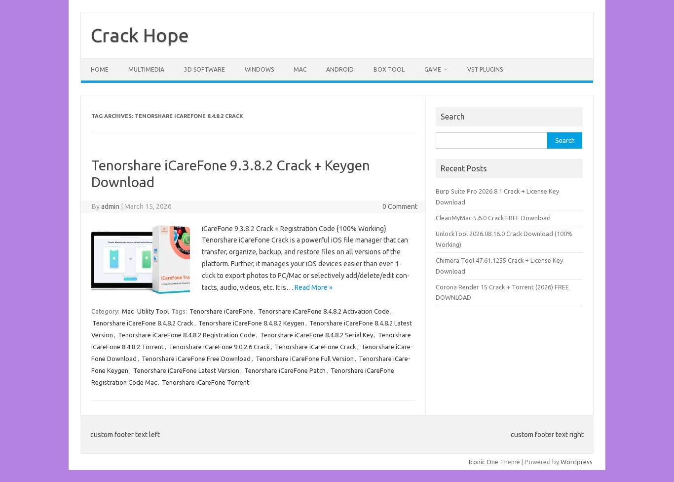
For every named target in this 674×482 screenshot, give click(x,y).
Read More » (314, 287)
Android (340, 69)
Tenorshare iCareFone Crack (315, 346)
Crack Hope (140, 35)
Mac (300, 69)
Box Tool (389, 69)
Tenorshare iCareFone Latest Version (186, 370)
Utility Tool (153, 311)
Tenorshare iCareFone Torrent (205, 382)
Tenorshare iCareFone (221, 311)
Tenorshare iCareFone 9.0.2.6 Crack (219, 346)
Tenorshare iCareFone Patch (285, 370)
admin (110, 206)
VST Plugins (485, 69)
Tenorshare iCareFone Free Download (196, 358)
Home (100, 69)
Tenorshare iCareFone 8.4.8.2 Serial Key (316, 334)
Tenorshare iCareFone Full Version (305, 358)
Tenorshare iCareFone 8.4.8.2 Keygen (251, 323)
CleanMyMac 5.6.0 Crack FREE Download (493, 217)
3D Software (204, 69)
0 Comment (399, 206)
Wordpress (577, 461)
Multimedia (146, 69)
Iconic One (483, 461)
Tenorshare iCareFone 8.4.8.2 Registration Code (186, 334)
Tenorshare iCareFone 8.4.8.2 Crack (142, 323)
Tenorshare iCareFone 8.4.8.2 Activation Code (323, 311)
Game (432, 69)
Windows (259, 69)
